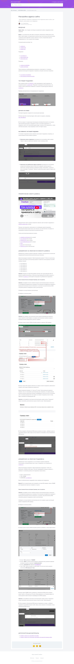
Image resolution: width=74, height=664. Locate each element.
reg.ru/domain (23, 238)
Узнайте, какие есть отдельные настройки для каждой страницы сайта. (36, 637)
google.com (22, 49)
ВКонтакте (32, 658)
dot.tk (21, 245)
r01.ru (21, 243)
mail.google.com (24, 58)
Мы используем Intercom (37, 661)
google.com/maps (24, 66)
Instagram (42, 658)
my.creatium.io (23, 55)
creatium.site (23, 47)
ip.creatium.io (29, 477)
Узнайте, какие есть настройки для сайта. (29, 635)
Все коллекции (14, 10)
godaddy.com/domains (25, 237)
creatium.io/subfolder (25, 65)
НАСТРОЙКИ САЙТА (22, 10)
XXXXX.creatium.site (22, 224)
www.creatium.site (24, 57)
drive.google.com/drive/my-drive (27, 76)
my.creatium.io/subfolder (25, 74)
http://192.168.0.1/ (22, 117)
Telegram (37, 658)
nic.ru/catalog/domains (25, 241)
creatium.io (22, 46)
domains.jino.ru (23, 240)
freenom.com (23, 246)
